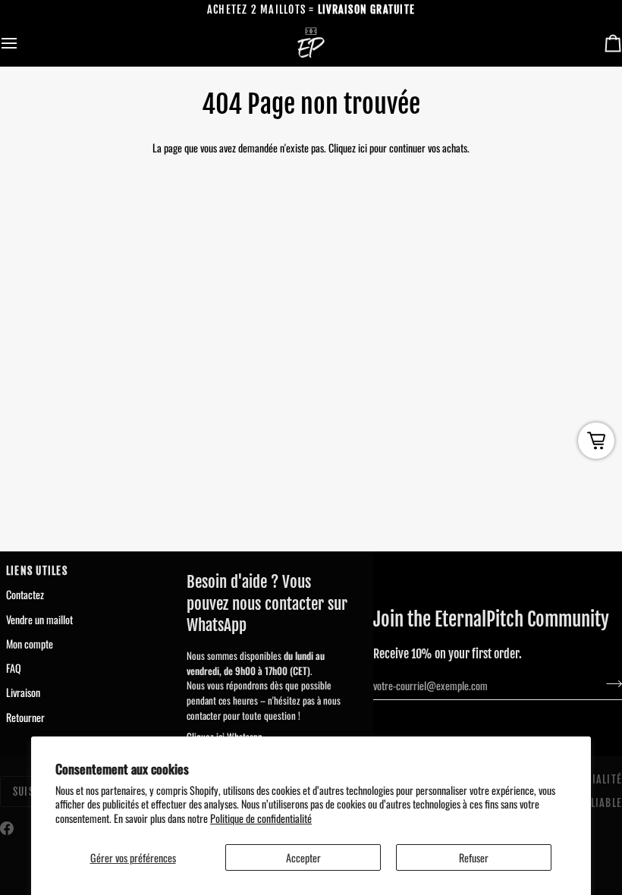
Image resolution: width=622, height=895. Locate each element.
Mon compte (29, 644)
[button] (271, 567)
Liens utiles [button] (37, 570)
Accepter (303, 857)
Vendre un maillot (39, 619)
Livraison (23, 692)
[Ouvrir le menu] (23, 43)
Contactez (25, 594)
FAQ (13, 668)
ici (362, 147)
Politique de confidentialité (261, 818)
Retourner (25, 717)
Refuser (473, 857)
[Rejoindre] (609, 683)
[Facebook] (7, 828)
